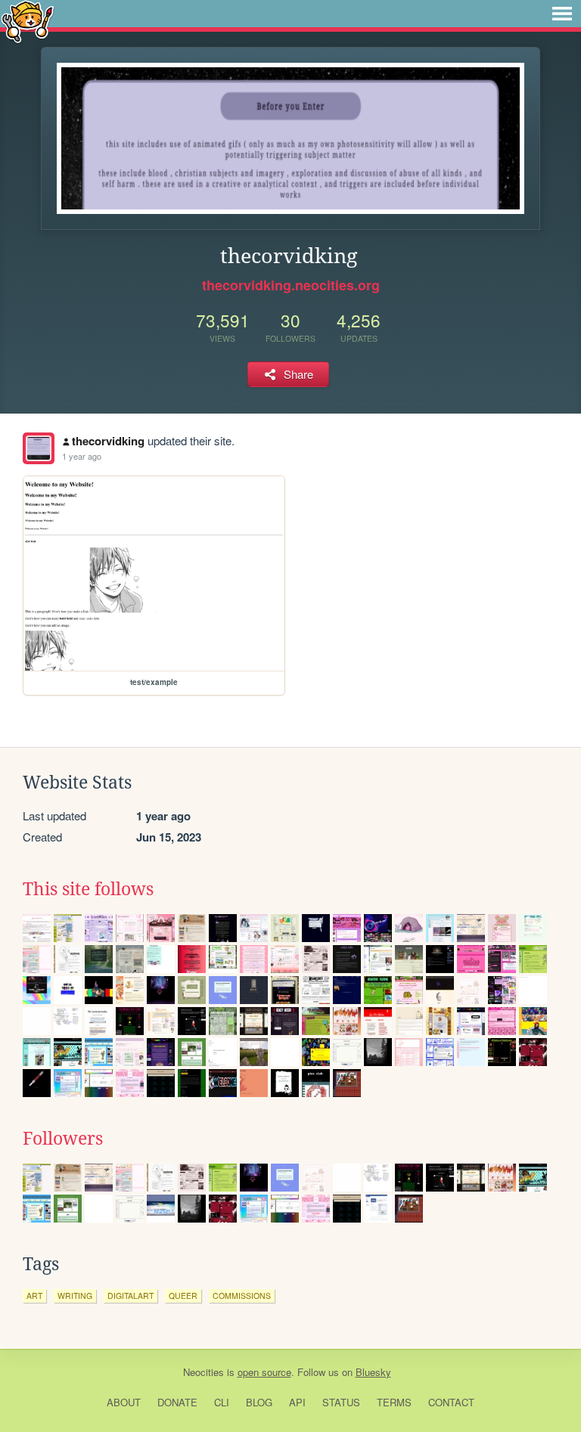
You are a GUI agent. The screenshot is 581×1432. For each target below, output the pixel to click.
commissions (242, 1295)
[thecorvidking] (38, 448)
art (34, 1295)
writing (74, 1295)
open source (264, 1372)
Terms (394, 1402)
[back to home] (27, 21)
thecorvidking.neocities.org (291, 285)
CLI (221, 1402)
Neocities (203, 1372)
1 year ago (81, 456)
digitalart (130, 1295)
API (297, 1402)
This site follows (88, 889)
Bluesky (373, 1372)
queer (183, 1295)
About (124, 1402)
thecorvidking (108, 440)
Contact (451, 1402)
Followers (63, 1138)
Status (341, 1402)
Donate (177, 1402)
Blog (259, 1402)
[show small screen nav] (562, 13)
